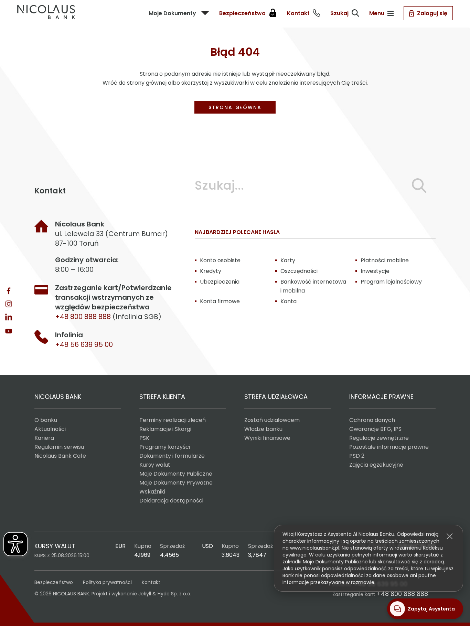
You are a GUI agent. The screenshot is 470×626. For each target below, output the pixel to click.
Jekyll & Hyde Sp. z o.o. (164, 593)
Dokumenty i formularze (172, 456)
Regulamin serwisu (59, 447)
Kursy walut (154, 465)
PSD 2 (356, 456)
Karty (287, 260)
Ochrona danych (372, 420)
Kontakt (151, 582)
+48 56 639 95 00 (84, 344)
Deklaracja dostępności (171, 501)
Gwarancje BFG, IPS (375, 429)
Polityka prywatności (107, 582)
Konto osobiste (220, 260)
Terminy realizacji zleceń (172, 420)
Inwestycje (375, 271)
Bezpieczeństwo (53, 582)
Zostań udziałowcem (272, 420)
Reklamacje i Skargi (165, 429)
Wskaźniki (152, 492)
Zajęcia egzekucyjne (376, 465)
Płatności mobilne (385, 260)
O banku (45, 420)
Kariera (44, 438)
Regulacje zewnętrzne (379, 438)
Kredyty (210, 271)
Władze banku (263, 429)
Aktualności (50, 429)
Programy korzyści (164, 447)
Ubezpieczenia (219, 282)
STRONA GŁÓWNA (235, 107)
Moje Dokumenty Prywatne (176, 483)
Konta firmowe (220, 301)
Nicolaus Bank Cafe (60, 456)
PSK (144, 438)
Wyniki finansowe (267, 438)
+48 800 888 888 (402, 594)
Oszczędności (299, 271)
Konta (288, 301)
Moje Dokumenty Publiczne (175, 474)
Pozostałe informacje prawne (389, 447)
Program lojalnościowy (391, 282)
